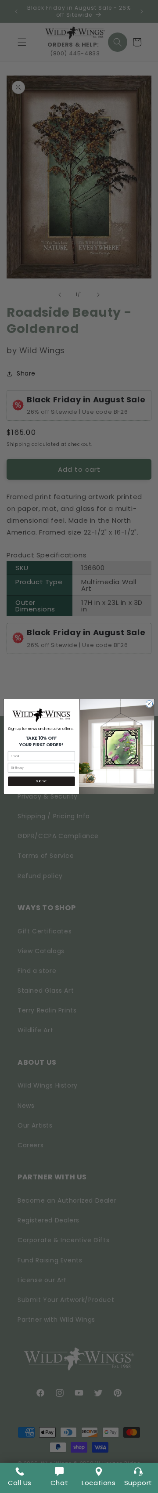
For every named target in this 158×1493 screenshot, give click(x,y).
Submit (41, 781)
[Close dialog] (149, 704)
